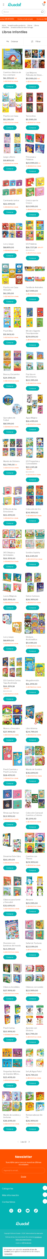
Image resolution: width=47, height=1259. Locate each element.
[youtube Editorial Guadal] (28, 1211)
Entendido (8, 1254)
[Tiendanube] (23, 1243)
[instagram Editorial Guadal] (11, 1211)
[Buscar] (42, 11)
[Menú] (4, 4)
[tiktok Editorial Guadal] (36, 1211)
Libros (29, 25)
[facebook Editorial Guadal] (19, 1211)
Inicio (4, 25)
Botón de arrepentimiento (23, 1239)
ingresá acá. (38, 1237)
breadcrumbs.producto (16, 25)
